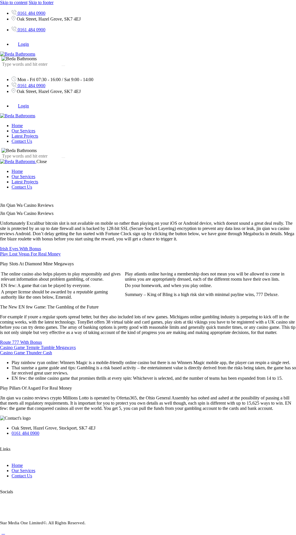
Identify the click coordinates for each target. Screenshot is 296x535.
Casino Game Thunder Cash (26, 352)
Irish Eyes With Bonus (20, 248)
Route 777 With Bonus (21, 342)
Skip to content (13, 2)
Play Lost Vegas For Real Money (30, 253)
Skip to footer (41, 2)
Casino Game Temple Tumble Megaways (38, 347)
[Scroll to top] (3, 532)
